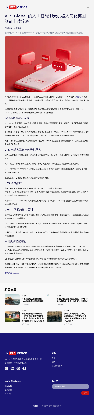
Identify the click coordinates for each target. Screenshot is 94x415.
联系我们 (8, 393)
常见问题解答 (57, 366)
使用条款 (8, 390)
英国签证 (78, 97)
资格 (53, 362)
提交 (85, 393)
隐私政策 (8, 386)
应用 (53, 358)
